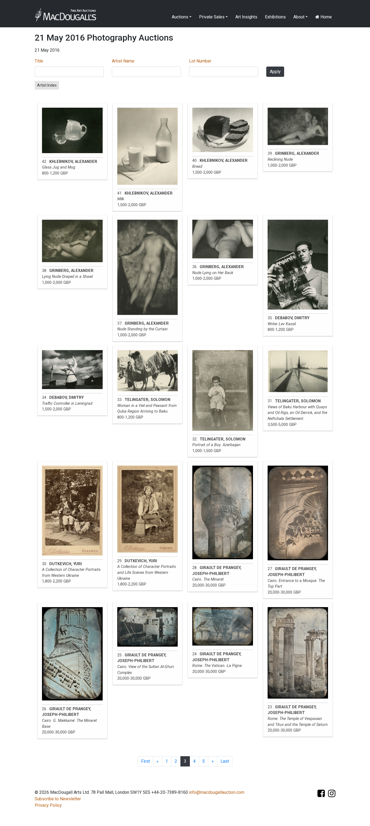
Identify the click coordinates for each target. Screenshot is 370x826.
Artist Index (47, 85)
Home (325, 16)
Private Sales (212, 16)
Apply (275, 71)
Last (224, 761)
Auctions (180, 16)
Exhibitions (275, 16)
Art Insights (246, 16)
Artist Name (123, 61)
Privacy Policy (48, 805)
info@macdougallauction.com (216, 792)
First (145, 761)
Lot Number (200, 61)
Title (39, 61)
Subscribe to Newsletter (58, 798)
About (298, 16)
